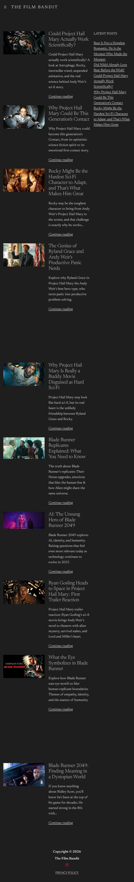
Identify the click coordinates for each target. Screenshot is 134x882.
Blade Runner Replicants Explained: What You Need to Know (67, 449)
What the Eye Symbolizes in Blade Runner (68, 663)
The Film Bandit (34, 7)
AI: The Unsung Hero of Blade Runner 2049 (64, 520)
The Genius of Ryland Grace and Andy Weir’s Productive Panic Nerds (66, 257)
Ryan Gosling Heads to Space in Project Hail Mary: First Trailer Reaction (68, 592)
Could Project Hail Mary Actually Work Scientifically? (69, 40)
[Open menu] (5, 7)
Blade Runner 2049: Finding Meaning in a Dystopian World (68, 771)
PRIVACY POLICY (67, 872)
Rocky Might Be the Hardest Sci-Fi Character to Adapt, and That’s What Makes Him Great (68, 182)
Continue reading (61, 96)
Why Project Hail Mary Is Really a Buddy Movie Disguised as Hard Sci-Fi (66, 376)
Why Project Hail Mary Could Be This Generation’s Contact (69, 114)
